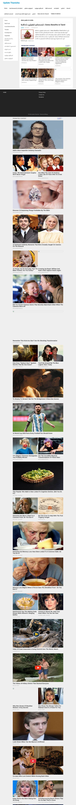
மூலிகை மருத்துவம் (9, 58)
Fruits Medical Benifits (10, 26)
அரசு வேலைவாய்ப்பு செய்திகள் (9, 39)
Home (6, 20)
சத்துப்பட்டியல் (8, 49)
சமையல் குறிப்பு (8, 52)
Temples (7, 29)
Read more (31, 40)
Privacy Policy (42, 92)
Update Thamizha (11, 3)
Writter (27, 27)
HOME (4, 92)
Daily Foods (7, 23)
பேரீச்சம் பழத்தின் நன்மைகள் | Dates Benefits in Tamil (43, 25)
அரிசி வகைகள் (8, 43)
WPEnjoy (46, 114)
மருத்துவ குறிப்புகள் (9, 55)
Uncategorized (8, 32)
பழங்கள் (22, 27)
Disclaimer (41, 97)
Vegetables (7, 35)
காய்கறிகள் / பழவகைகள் (10, 46)
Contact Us (41, 94)
